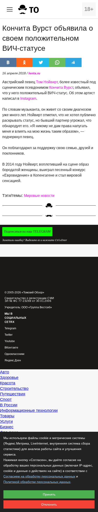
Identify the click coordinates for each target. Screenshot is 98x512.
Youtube (10, 341)
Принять (49, 494)
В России (8, 405)
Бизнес (6, 427)
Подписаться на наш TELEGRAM (27, 231)
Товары (7, 416)
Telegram (10, 328)
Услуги (6, 421)
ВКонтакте (11, 347)
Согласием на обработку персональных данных (39, 476)
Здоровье (9, 377)
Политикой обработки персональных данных (36, 482)
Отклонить (49, 504)
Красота (7, 383)
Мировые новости (39, 196)
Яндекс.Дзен (13, 360)
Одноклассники (14, 354)
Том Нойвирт (47, 82)
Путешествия (12, 394)
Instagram (28, 98)
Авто (4, 372)
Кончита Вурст (61, 87)
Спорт (6, 399)
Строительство (14, 388)
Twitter (9, 334)
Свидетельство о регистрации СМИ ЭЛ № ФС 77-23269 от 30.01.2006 (29, 299)
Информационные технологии (29, 410)
